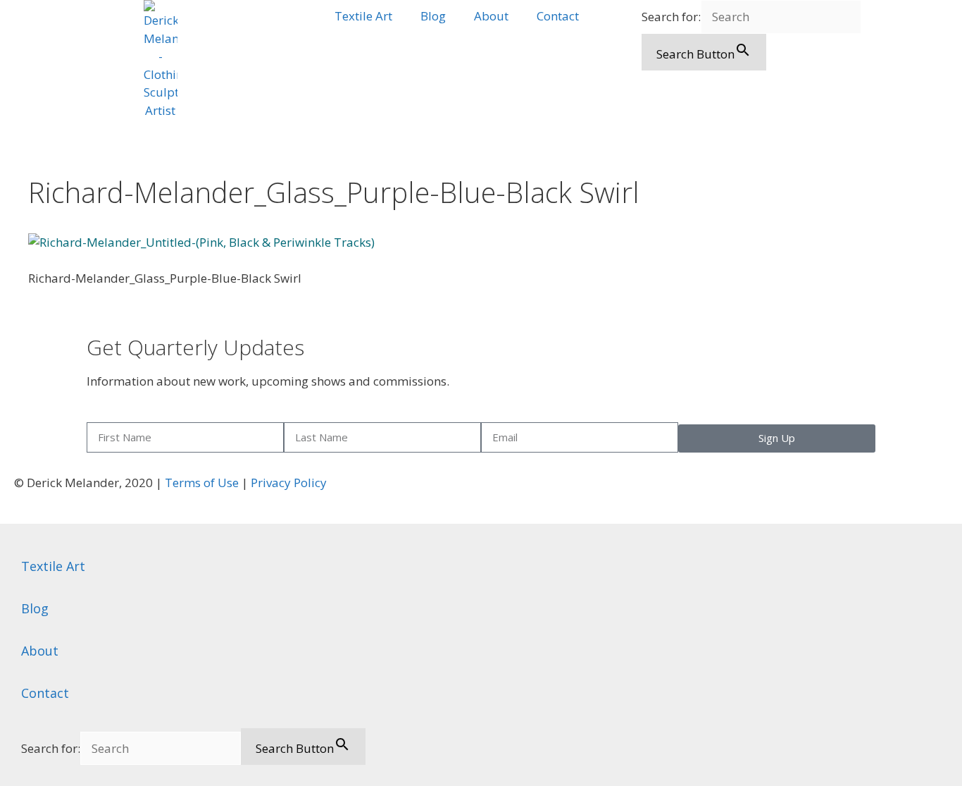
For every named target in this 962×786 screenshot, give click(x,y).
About (491, 16)
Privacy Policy (289, 482)
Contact (558, 16)
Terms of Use (202, 482)
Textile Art (363, 16)
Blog (433, 16)
